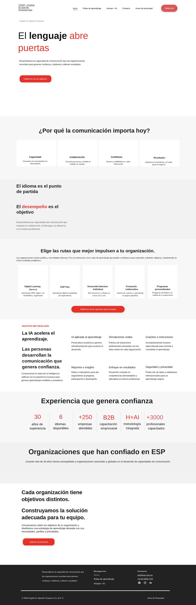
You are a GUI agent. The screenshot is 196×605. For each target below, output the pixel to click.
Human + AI (112, 8)
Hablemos (169, 8)
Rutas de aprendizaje (92, 8)
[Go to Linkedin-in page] (150, 583)
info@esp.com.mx (145, 575)
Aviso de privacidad (144, 8)
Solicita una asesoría (39, 542)
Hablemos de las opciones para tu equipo (98, 309)
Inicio (75, 8)
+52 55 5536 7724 (145, 579)
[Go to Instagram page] (146, 583)
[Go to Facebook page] (140, 583)
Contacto (126, 8)
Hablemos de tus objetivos (35, 79)
